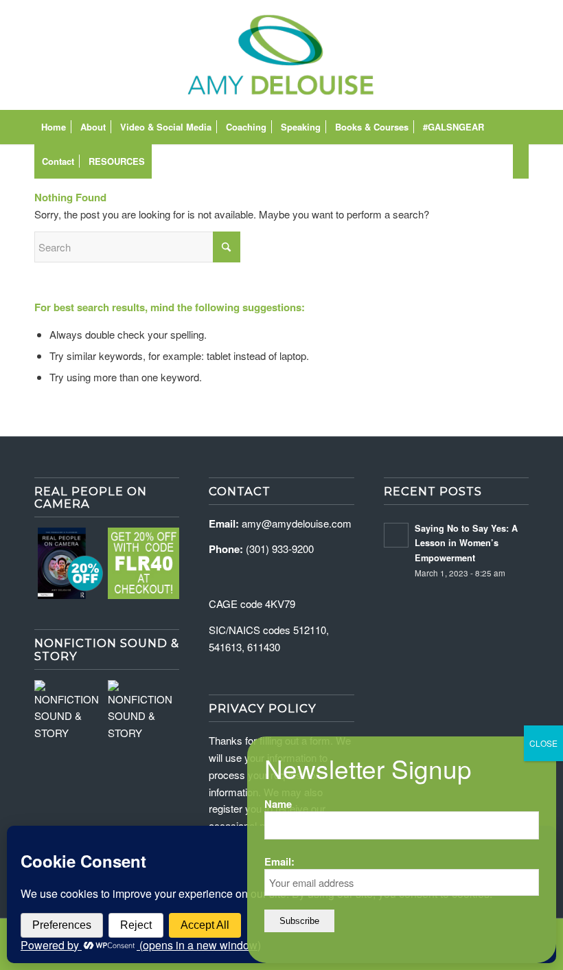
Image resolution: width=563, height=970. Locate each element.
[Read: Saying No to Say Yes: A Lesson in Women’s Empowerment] (396, 535)
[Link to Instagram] (456, 55)
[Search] (521, 161)
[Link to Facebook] (436, 55)
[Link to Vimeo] (477, 55)
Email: (279, 861)
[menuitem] (53, 127)
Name (278, 803)
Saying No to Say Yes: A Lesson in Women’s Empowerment (466, 543)
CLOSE (543, 743)
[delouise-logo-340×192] (281, 55)
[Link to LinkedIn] (518, 55)
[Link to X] (497, 55)
